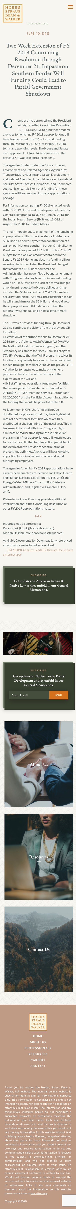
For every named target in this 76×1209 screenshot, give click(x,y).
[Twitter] (42, 1075)
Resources (38, 1054)
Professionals (38, 1048)
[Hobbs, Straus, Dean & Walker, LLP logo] (12, 6)
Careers (38, 1060)
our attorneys (39, 1193)
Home (38, 1036)
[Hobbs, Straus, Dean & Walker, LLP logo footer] (38, 1016)
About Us (38, 1042)
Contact (38, 1066)
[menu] (70, 7)
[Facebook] (34, 1075)
